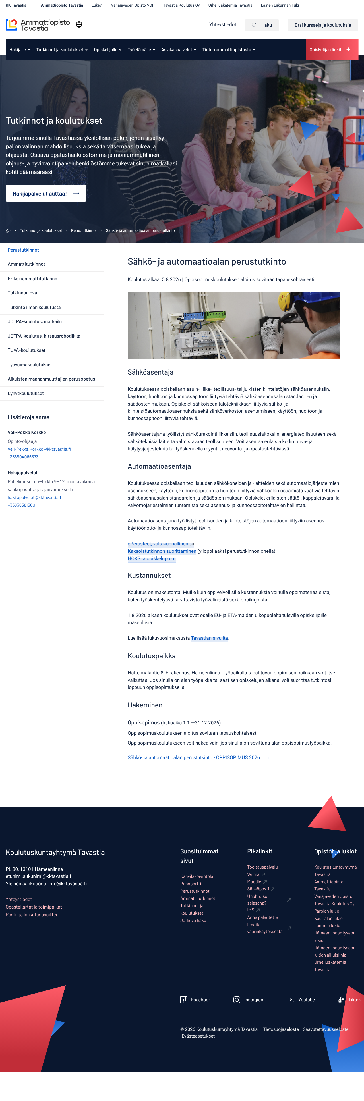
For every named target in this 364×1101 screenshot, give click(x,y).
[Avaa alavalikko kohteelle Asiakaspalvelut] (195, 49)
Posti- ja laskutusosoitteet (33, 914)
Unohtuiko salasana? (257, 900)
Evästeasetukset (198, 1036)
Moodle (254, 881)
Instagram (254, 999)
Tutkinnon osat (23, 293)
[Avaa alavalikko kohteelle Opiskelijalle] (120, 49)
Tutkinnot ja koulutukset (60, 49)
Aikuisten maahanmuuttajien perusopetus (51, 379)
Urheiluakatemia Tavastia (230, 5)
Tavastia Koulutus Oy (181, 5)
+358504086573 (23, 457)
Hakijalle (17, 49)
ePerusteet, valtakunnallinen (158, 544)
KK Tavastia (16, 5)
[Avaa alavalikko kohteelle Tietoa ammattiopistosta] (254, 49)
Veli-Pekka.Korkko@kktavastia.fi (39, 449)
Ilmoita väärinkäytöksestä (265, 928)
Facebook (201, 999)
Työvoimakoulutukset (30, 364)
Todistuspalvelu (262, 867)
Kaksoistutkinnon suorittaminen (162, 551)
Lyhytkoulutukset (26, 393)
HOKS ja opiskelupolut (152, 558)
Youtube (306, 999)
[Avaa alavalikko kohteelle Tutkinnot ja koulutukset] (86, 49)
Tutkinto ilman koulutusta (34, 307)
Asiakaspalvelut (176, 49)
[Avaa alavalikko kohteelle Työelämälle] (153, 49)
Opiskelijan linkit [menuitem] (325, 49)
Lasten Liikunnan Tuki (280, 5)
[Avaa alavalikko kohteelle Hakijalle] (29, 49)
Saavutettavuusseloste (326, 1029)
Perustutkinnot (23, 250)
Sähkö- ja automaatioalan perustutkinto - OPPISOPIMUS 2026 (194, 757)
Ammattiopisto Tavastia (62, 5)
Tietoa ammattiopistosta (226, 49)
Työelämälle (139, 49)
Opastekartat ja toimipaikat (34, 907)
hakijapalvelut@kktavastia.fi (35, 497)
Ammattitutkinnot (26, 264)
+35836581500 (21, 505)
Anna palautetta (262, 917)
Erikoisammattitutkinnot (33, 278)
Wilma (253, 874)
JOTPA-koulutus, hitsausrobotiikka (44, 336)
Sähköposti (258, 889)
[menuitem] (18, 49)
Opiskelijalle (105, 49)
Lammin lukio (327, 925)
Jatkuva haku (193, 920)
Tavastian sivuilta (209, 638)
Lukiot (97, 5)
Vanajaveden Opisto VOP (132, 5)
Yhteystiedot (222, 24)
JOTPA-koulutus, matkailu (35, 321)
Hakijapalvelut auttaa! (40, 193)
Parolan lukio (326, 911)
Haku (266, 25)
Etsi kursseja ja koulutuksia (323, 25)
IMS (250, 910)
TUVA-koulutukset (27, 350)
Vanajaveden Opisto (333, 896)
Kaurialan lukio (328, 918)
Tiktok (354, 999)
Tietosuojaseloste (281, 1029)
